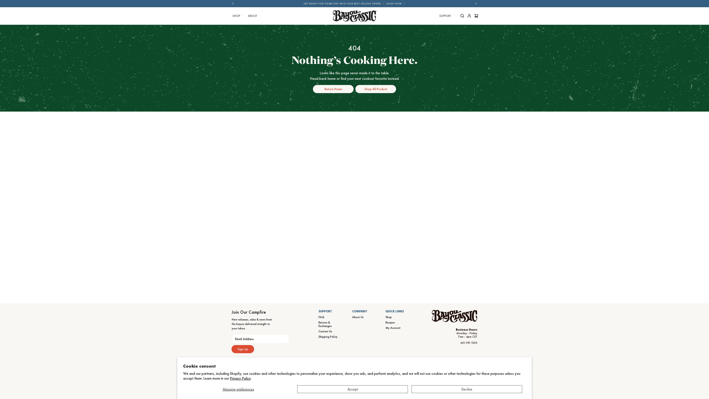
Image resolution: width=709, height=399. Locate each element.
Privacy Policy (240, 378)
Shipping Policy (328, 337)
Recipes (390, 322)
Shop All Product (375, 89)
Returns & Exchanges (325, 324)
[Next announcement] (476, 3)
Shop (389, 317)
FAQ (321, 317)
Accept (352, 389)
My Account (393, 328)
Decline (466, 389)
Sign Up (243, 349)
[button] (237, 16)
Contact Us (325, 331)
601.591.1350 (468, 343)
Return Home (333, 89)
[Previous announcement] (233, 3)
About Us (358, 317)
